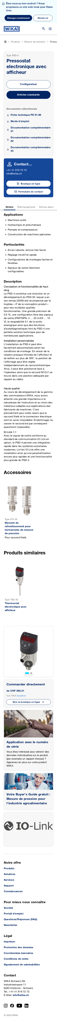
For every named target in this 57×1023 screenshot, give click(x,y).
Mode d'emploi (20, 121)
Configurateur (28, 84)
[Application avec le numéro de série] (28, 723)
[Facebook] (12, 1006)
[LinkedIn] (26, 1006)
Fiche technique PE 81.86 (26, 115)
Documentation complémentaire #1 (31, 129)
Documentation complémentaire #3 (31, 149)
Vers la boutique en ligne (26, 702)
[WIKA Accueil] (12, 29)
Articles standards (28, 94)
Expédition (21, 696)
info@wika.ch (14, 173)
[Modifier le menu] (50, 29)
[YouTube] (19, 1006)
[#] (28, 781)
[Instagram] (6, 1006)
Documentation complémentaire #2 (31, 139)
